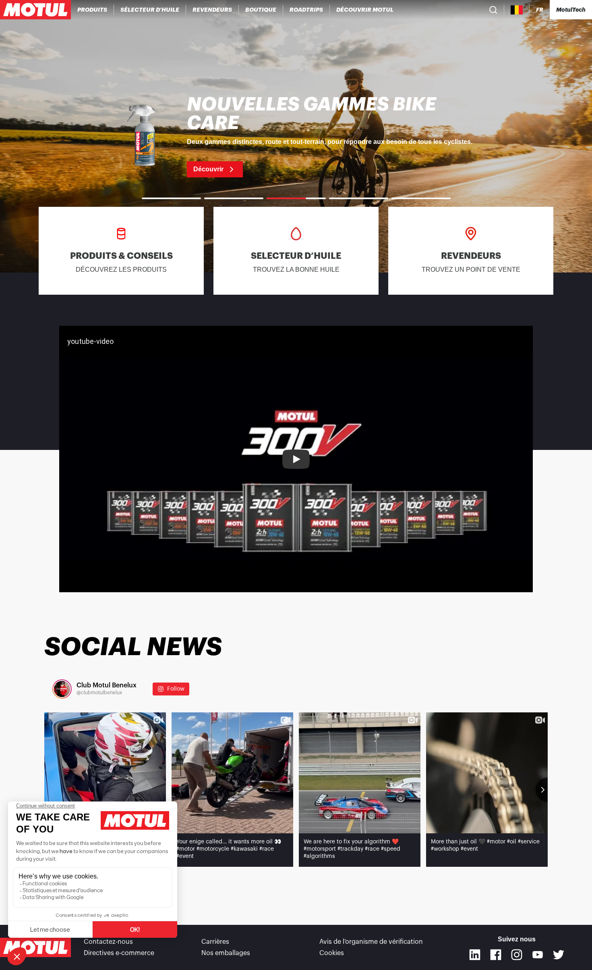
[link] (261, 9)
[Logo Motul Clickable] (35, 9)
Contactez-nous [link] (108, 942)
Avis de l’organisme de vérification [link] (371, 942)
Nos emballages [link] (225, 953)
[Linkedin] (474, 954)
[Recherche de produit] (493, 10)
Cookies (331, 953)
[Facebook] (495, 954)
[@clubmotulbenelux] (62, 689)
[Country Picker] (517, 10)
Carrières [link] (215, 942)
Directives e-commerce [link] (119, 953)
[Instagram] (516, 954)
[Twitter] (558, 954)
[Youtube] (537, 954)
